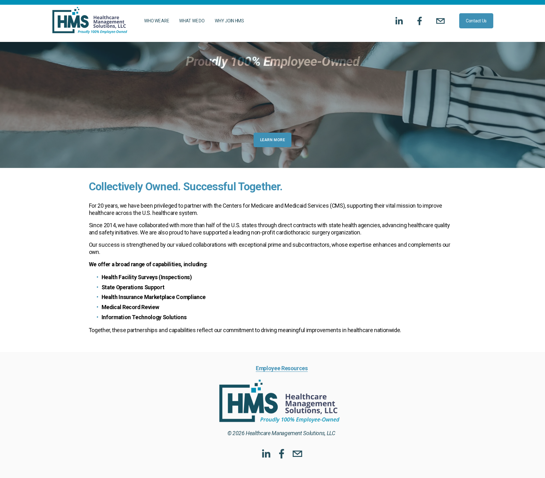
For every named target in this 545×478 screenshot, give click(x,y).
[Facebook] (419, 21)
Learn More (272, 140)
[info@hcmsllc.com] (440, 21)
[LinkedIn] (399, 21)
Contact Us (476, 20)
